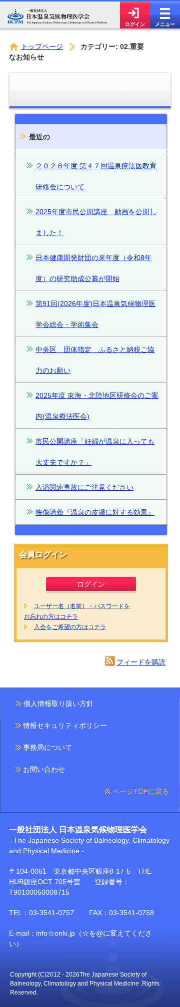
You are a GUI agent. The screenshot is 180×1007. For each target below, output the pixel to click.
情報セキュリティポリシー (65, 725)
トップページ (42, 46)
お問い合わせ (44, 769)
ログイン (91, 584)
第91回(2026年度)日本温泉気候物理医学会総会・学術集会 (96, 314)
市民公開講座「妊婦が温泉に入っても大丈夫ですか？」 (95, 451)
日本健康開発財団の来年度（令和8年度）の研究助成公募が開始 (94, 268)
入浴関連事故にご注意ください (85, 487)
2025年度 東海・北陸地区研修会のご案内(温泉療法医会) (97, 405)
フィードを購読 (141, 662)
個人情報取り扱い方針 (59, 703)
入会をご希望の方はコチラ (70, 627)
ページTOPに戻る (140, 791)
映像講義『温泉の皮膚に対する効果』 (95, 512)
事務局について (47, 747)
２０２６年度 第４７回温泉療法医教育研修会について (96, 176)
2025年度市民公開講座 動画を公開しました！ (96, 222)
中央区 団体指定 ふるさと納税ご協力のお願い (95, 359)
